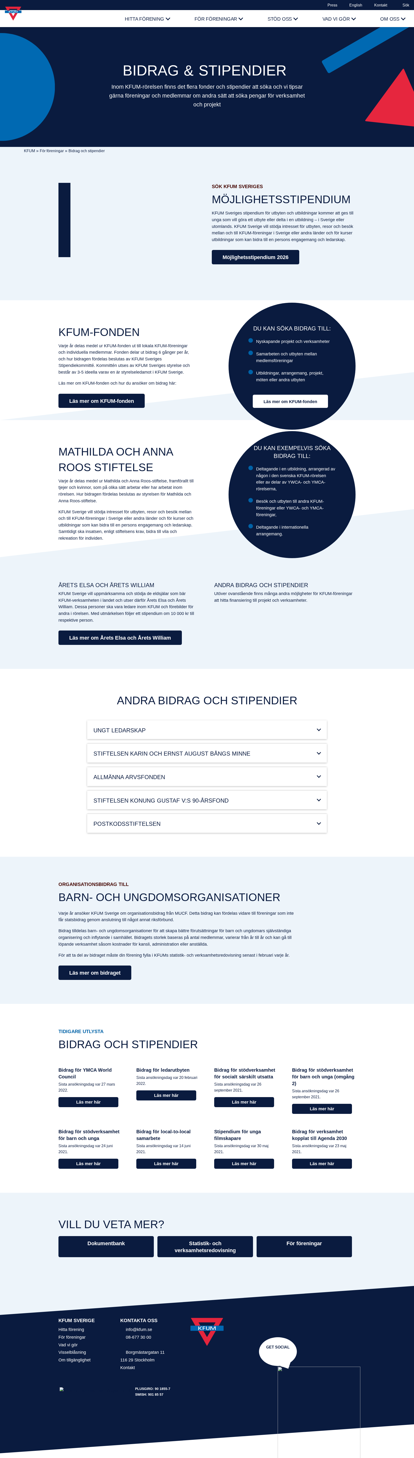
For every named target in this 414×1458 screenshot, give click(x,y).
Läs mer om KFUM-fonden (101, 401)
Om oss (389, 19)
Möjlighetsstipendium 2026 (255, 257)
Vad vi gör (336, 19)
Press (332, 5)
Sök (405, 5)
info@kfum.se (139, 1329)
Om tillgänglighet (74, 1359)
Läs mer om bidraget (95, 973)
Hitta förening (144, 19)
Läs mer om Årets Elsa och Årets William (120, 638)
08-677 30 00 (138, 1337)
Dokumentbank (106, 1243)
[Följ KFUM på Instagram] (277, 1354)
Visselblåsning (72, 1352)
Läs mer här (88, 1102)
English (355, 5)
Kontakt (380, 5)
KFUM (29, 151)
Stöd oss (280, 19)
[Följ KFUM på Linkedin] (279, 1354)
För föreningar (216, 19)
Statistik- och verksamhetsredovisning (205, 1246)
